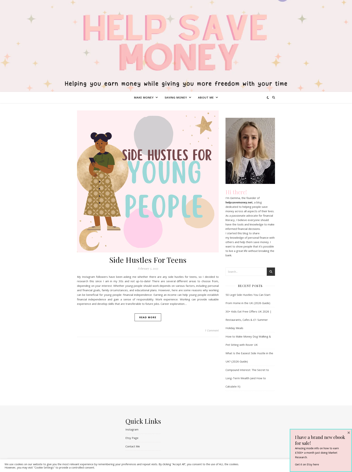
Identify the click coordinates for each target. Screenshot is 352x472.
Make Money (144, 97)
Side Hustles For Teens (148, 260)
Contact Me (132, 446)
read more (147, 317)
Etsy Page (131, 438)
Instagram (131, 429)
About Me (206, 97)
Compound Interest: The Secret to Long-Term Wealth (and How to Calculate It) (247, 378)
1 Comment (212, 330)
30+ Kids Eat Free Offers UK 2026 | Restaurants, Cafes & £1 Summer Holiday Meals (248, 320)
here (316, 464)
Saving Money (176, 97)
